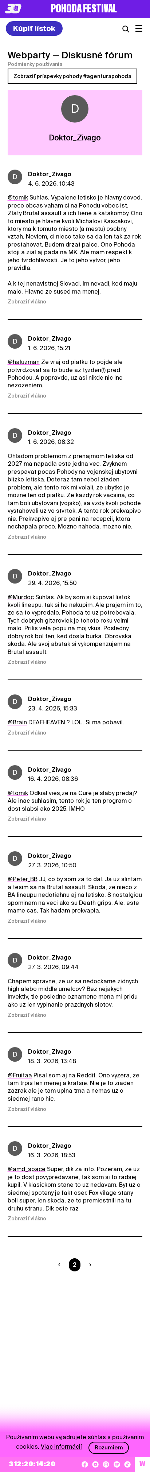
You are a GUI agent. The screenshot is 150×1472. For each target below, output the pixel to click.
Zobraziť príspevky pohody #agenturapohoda (72, 76)
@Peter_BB (23, 879)
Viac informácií (61, 1446)
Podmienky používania (35, 64)
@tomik (18, 197)
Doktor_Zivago (49, 174)
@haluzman (24, 362)
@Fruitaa (20, 1075)
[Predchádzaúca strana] (60, 1264)
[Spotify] (117, 1464)
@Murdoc (21, 597)
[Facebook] (85, 1464)
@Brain (17, 722)
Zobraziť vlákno (27, 302)
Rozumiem (109, 1447)
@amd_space (27, 1169)
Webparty (29, 55)
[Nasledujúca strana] (88, 1264)
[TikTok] (127, 1464)
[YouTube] (95, 1464)
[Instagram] (106, 1464)
